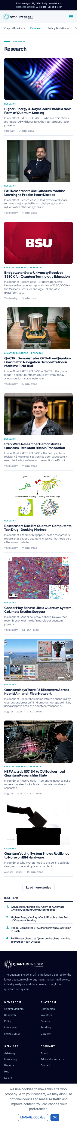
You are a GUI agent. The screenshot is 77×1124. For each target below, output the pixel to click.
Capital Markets (14, 28)
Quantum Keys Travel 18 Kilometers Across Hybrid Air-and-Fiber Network (36, 691)
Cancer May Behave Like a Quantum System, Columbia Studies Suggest (38, 609)
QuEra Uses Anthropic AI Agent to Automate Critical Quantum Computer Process (37, 908)
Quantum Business (16, 353)
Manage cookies (33, 1117)
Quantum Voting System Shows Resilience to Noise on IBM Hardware (36, 855)
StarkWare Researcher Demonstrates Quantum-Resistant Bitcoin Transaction (34, 446)
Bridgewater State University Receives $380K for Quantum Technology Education (37, 274)
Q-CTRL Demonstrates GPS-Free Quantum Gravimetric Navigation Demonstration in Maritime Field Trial (37, 362)
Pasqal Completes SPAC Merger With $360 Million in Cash (41, 929)
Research (36, 28)
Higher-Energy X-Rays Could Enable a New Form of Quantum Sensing (37, 111)
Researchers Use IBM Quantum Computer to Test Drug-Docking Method (38, 527)
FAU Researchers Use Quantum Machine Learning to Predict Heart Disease (34, 193)
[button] (38, 887)
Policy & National (58, 28)
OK (55, 1117)
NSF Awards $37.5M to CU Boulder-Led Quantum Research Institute (34, 773)
